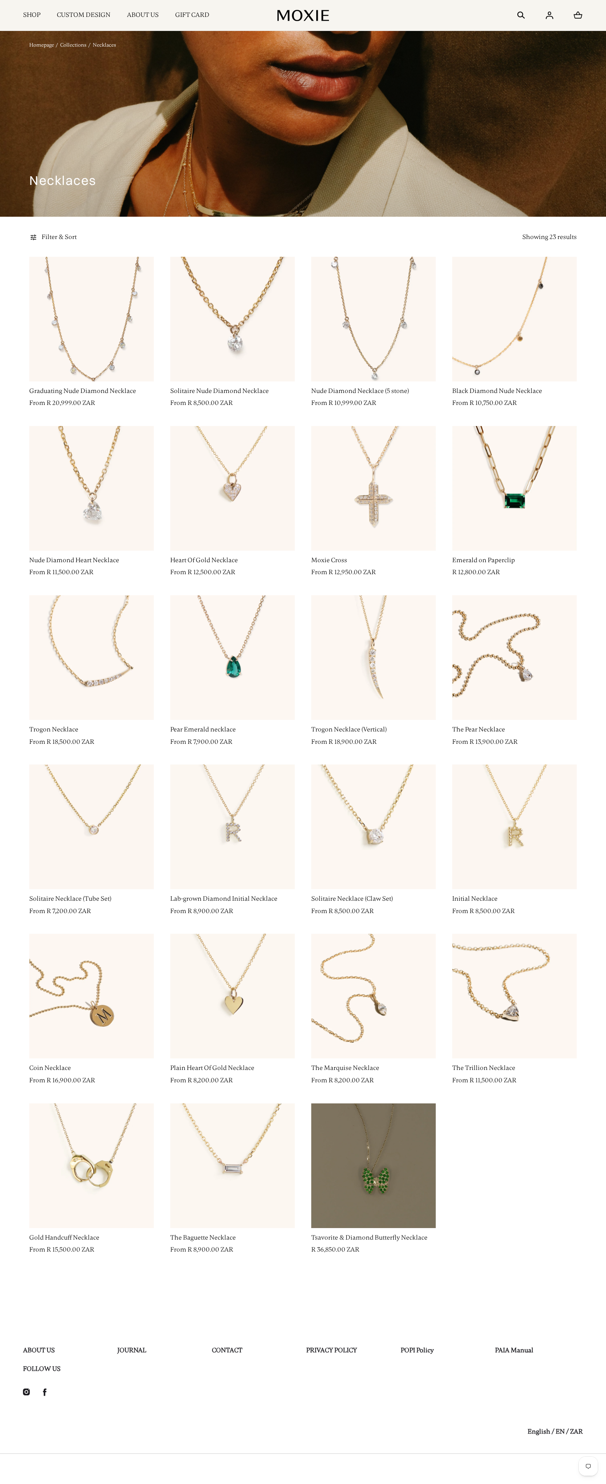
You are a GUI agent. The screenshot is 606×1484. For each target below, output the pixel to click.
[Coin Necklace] (91, 996)
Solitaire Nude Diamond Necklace (219, 391)
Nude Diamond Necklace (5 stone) (360, 391)
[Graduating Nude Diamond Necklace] (91, 319)
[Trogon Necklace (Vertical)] (373, 657)
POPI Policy (417, 1350)
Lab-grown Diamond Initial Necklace (223, 899)
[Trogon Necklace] (91, 657)
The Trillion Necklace (483, 1068)
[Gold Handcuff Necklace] (91, 1165)
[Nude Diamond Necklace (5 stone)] (373, 319)
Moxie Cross (329, 560)
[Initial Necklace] (514, 826)
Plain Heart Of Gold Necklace (212, 1068)
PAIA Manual (514, 1350)
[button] (521, 15)
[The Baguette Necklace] (232, 1165)
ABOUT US (143, 15)
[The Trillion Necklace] (514, 996)
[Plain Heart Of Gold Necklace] (232, 996)
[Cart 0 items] (578, 15)
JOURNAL (131, 1350)
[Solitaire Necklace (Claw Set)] (373, 826)
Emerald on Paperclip (483, 560)
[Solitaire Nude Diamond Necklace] (232, 319)
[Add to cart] (139, 366)
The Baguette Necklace (203, 1237)
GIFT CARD (192, 15)
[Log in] (549, 15)
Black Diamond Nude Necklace (497, 391)
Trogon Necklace (53, 729)
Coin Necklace (50, 1068)
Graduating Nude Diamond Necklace (82, 391)
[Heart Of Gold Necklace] (232, 488)
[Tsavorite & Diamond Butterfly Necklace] (373, 1165)
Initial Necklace (475, 899)
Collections (73, 45)
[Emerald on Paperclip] (514, 488)
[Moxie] (303, 15)
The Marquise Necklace (345, 1068)
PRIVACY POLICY (331, 1350)
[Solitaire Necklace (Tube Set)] (91, 826)
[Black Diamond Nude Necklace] (514, 319)
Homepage (41, 45)
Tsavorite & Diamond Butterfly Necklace (369, 1237)
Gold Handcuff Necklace (64, 1237)
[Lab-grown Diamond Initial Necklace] (232, 826)
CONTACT (227, 1350)
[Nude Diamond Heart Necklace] (91, 488)
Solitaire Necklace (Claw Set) (352, 899)
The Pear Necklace (478, 729)
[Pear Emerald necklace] (232, 657)
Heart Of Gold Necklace (204, 560)
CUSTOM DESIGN (83, 15)
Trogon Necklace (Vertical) (349, 729)
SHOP (31, 15)
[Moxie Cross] (373, 488)
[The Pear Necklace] (514, 657)
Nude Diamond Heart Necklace (74, 560)
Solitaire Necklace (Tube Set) (70, 899)
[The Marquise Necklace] (373, 996)
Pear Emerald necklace (203, 729)
